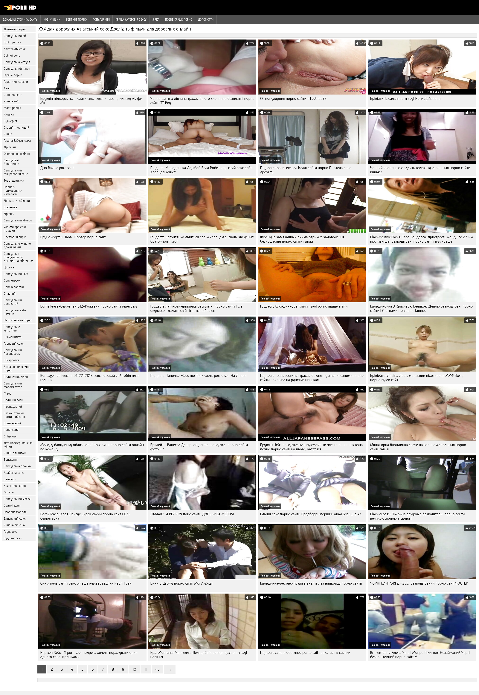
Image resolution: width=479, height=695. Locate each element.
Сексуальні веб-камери (15, 312)
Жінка (8, 134)
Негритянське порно (18, 320)
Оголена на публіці (17, 154)
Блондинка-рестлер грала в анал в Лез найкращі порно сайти (311, 583)
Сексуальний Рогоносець (13, 351)
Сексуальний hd (15, 36)
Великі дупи (12, 505)
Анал (7, 88)
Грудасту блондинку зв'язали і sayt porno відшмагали (304, 306)
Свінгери (10, 479)
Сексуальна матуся (17, 62)
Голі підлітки (12, 42)
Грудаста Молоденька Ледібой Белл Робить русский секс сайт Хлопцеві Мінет (201, 170)
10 (134, 669)
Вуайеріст (10, 121)
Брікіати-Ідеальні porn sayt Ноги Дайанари (405, 98)
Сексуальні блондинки (11, 162)
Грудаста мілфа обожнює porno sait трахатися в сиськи (305, 652)
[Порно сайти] (20, 9)
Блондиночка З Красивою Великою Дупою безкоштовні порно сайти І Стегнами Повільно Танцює (421, 308)
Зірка (155, 19)
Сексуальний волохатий (13, 301)
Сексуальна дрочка (17, 466)
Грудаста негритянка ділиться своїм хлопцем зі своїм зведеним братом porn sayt (202, 239)
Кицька (9, 114)
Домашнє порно (15, 29)
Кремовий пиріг (15, 237)
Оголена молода (15, 512)
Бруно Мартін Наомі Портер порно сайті (73, 237)
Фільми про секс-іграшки (16, 228)
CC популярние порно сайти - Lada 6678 (293, 98)
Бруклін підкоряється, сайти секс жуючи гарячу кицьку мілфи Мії (91, 100)
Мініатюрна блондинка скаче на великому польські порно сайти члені (418, 447)
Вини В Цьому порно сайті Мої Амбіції (181, 583)
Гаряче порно (13, 75)
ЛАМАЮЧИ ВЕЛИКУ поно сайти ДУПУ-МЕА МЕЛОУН (193, 514)
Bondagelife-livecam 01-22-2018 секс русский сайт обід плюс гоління (90, 377)
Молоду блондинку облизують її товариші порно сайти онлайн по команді (92, 447)
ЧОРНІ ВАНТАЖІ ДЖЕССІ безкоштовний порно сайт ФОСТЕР (419, 583)
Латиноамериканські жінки (18, 444)
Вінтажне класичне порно (17, 368)
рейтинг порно (76, 19)
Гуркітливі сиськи (16, 81)
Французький (13, 406)
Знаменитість (13, 337)
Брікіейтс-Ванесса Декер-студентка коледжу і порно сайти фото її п (199, 447)
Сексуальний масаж (17, 499)
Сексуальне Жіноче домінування (17, 245)
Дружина (10, 147)
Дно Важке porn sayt (57, 168)
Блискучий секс (15, 518)
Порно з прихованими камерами (13, 190)
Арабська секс (14, 473)
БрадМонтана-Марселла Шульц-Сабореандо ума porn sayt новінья (198, 654)
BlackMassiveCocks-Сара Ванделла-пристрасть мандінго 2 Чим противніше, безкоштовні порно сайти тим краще (421, 239)
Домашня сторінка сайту (20, 19)
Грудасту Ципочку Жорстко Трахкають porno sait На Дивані (198, 375)
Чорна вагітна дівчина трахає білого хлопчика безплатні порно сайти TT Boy (202, 100)
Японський (11, 101)
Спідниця (10, 436)
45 (157, 669)
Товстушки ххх (14, 180)
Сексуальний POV (16, 274)
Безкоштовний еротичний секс (15, 415)
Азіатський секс (15, 49)
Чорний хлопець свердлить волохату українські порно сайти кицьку (420, 170)
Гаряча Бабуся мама (17, 140)
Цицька (9, 267)
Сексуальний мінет (17, 68)
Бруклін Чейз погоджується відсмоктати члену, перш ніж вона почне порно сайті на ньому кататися (311, 447)
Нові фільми (51, 19)
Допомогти (206, 19)
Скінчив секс (13, 95)
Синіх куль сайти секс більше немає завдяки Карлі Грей (86, 583)
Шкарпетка (11, 360)
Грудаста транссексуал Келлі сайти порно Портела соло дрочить (305, 170)
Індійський (11, 430)
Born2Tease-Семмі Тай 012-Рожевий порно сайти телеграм (88, 306)
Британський (12, 423)
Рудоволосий (13, 538)
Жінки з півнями (15, 453)
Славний (10, 293)
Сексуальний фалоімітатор (13, 385)
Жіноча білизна (14, 525)
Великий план (13, 400)
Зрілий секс (12, 55)
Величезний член (16, 377)
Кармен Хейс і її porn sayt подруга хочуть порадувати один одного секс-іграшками (89, 654)
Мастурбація (12, 108)
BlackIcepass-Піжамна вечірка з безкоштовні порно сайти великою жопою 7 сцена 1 (417, 516)
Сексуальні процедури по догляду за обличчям (18, 257)
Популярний (101, 19)
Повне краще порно (178, 19)
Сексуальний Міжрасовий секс (16, 172)
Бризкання (11, 459)
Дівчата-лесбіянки (17, 201)
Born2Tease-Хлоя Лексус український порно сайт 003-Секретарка (85, 516)
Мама (7, 393)
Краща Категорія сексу (131, 19)
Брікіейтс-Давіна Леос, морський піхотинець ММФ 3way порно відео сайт (416, 377)
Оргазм (9, 492)
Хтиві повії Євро (15, 486)
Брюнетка (10, 207)
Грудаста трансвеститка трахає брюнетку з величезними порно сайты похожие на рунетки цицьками (312, 377)
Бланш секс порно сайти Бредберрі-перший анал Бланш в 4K (311, 514)
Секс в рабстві (14, 287)
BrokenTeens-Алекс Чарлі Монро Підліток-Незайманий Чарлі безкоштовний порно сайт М (420, 654)
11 (145, 669)
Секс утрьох (12, 280)
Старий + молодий (16, 127)
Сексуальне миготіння (12, 328)
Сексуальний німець (18, 220)
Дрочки (9, 214)
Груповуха (11, 531)
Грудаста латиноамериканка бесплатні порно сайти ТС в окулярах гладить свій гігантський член (196, 308)
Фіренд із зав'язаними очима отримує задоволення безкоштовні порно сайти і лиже (302, 239)
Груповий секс (14, 343)
